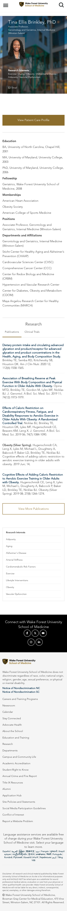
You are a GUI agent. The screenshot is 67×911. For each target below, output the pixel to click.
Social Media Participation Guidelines (24, 808)
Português (57, 854)
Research (7, 743)
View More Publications (33, 509)
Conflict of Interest (13, 814)
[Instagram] (31, 642)
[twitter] (35, 633)
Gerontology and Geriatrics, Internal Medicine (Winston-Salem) (31, 31)
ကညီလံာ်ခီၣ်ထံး (20, 854)
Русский (17, 857)
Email (14, 87)
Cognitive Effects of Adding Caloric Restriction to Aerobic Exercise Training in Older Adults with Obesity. (32, 478)
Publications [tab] (12, 331)
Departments (10, 750)
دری (38, 851)
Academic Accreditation (16, 763)
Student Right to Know (15, 769)
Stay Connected (11, 718)
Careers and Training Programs (20, 699)
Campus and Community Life (19, 756)
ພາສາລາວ (40, 854)
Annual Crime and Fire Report (19, 776)
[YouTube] (43, 633)
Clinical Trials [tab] (32, 331)
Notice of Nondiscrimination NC (21, 688)
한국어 (31, 854)
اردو (54, 857)
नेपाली (49, 854)
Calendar (7, 711)
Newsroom (8, 705)
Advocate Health (12, 724)
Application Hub (12, 795)
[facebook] (27, 633)
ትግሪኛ (35, 857)
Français (45, 851)
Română (8, 857)
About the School (12, 731)
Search (60, 2)
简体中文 (30, 851)
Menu (6, 3)
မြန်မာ (22, 851)
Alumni (6, 788)
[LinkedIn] (39, 642)
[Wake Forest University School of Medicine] (33, 662)
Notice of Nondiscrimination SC (20, 691)
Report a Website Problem (17, 821)
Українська (45, 857)
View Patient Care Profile (33, 120)
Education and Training (15, 737)
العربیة (15, 851)
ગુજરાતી (53, 851)
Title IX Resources (12, 782)
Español (6, 851)
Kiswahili (28, 857)
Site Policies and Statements (18, 801)
